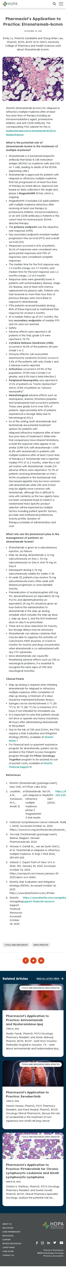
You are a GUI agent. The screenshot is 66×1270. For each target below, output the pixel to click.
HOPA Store (8, 1251)
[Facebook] (26, 960)
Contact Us (8, 1255)
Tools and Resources (16, 945)
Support (6, 1239)
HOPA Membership (11, 1232)
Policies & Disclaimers (54, 1250)
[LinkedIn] (41, 960)
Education (7, 1228)
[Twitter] (34, 960)
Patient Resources (11, 1243)
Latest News (8, 1247)
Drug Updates (41, 945)
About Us (7, 1224)
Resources (8, 1236)
